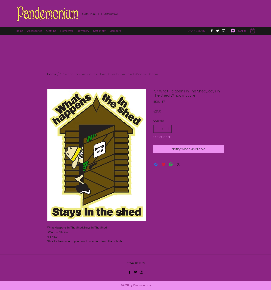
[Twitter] (218, 31)
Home (52, 74)
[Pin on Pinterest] (163, 164)
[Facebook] (212, 31)
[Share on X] (178, 164)
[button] (252, 31)
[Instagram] (224, 31)
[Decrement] (156, 129)
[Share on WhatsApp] (171, 164)
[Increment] (168, 129)
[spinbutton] (162, 129)
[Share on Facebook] (156, 164)
